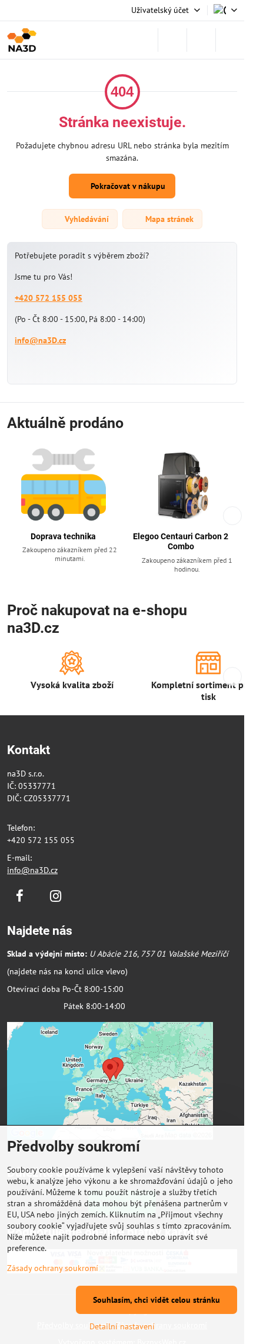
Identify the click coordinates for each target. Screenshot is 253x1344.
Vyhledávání (85, 219)
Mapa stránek (168, 219)
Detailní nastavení (122, 1326)
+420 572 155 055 (48, 298)
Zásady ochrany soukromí (52, 1268)
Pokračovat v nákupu (126, 186)
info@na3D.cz (40, 340)
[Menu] (230, 40)
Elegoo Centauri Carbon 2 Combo (180, 542)
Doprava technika (63, 536)
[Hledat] (172, 40)
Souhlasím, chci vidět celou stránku (156, 1300)
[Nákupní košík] (201, 40)
